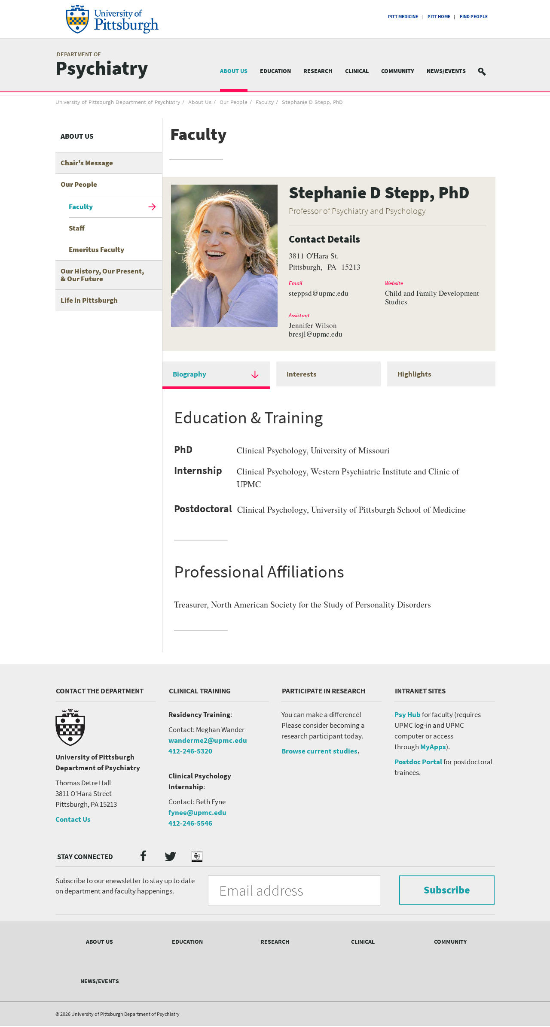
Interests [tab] (302, 374)
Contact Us (73, 819)
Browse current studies (319, 751)
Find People (474, 16)
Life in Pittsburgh (89, 300)
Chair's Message (87, 162)
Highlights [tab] (414, 374)
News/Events (446, 71)
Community (397, 71)
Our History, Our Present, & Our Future (102, 274)
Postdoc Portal (418, 761)
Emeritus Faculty (96, 249)
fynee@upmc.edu (197, 812)
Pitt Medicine (403, 16)
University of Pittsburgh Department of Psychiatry (117, 102)
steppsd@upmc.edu (318, 293)
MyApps (433, 746)
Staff (77, 228)
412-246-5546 (190, 823)
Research (318, 71)
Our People (234, 102)
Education (275, 71)
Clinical (357, 71)
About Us (234, 71)
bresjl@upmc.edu (315, 334)
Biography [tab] (189, 374)
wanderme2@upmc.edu (207, 740)
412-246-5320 (190, 751)
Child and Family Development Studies (432, 297)
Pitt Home (439, 16)
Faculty (265, 102)
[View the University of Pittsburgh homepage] (124, 19)
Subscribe (447, 889)
